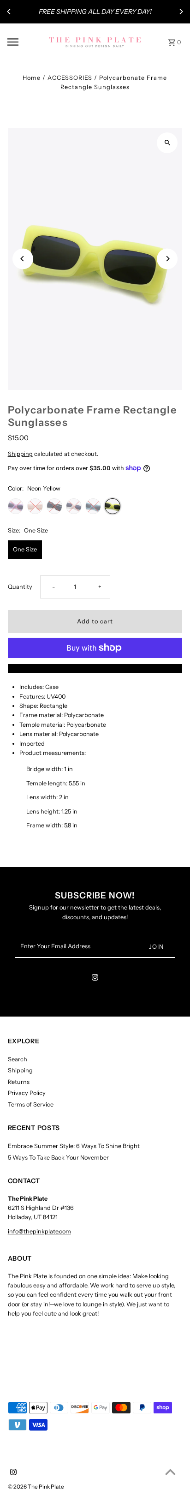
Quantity (20, 586)
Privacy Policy (27, 1092)
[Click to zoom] (167, 142)
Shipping (20, 453)
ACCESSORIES (70, 77)
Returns (19, 1081)
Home (32, 77)
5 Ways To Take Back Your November (58, 1157)
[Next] (181, 11)
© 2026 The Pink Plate (36, 1486)
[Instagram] (95, 979)
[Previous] (9, 11)
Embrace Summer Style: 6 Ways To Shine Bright (74, 1146)
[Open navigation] (25, 42)
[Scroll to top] (170, 1471)
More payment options (95, 668)
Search (17, 1059)
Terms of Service (30, 1104)
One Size (25, 549)
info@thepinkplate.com (39, 1231)
